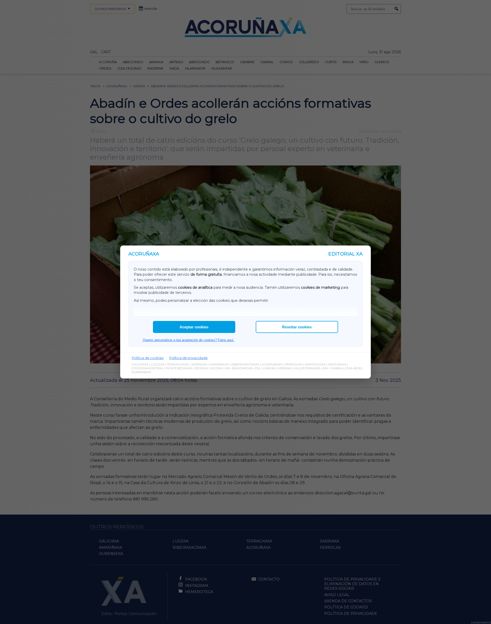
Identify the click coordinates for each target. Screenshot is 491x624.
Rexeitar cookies (297, 327)
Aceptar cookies (194, 327)
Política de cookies (147, 358)
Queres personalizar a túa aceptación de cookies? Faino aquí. (189, 340)
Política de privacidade (188, 358)
